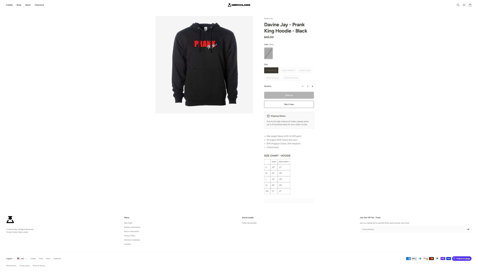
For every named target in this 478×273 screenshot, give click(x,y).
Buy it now (289, 104)
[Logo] (239, 5)
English (9, 258)
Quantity (267, 86)
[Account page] (464, 5)
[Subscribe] (468, 229)
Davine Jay (268, 18)
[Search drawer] (458, 5)
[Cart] (470, 5)
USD (22, 258)
